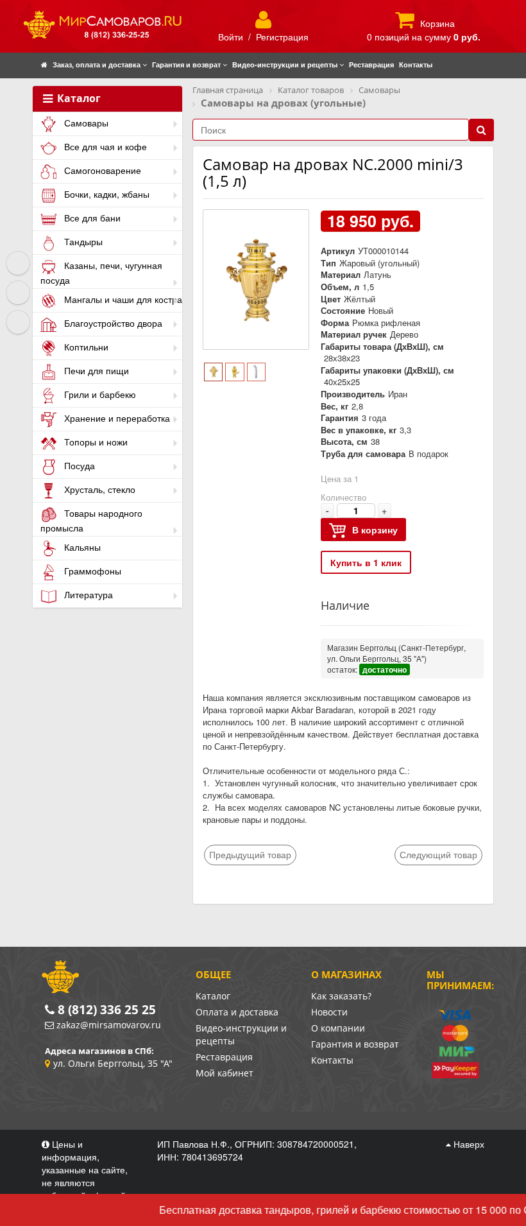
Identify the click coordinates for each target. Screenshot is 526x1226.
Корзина (437, 23)
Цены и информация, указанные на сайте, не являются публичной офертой (85, 1169)
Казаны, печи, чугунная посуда (101, 272)
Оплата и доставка (237, 1012)
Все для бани (91, 217)
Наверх (467, 1143)
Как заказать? (341, 996)
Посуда (78, 465)
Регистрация (282, 36)
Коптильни (85, 346)
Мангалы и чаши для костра (122, 299)
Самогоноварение (101, 170)
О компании (338, 1028)
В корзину (375, 529)
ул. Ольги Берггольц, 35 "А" (113, 1063)
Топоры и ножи (95, 441)
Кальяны (81, 546)
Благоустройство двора (112, 322)
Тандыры (82, 241)
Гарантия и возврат (355, 1044)
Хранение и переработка (116, 417)
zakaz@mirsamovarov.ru (108, 1025)
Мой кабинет (224, 1073)
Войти (230, 36)
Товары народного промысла (91, 520)
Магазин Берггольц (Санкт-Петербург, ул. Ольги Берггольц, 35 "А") (396, 653)
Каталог (78, 99)
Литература (87, 594)
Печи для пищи (95, 370)
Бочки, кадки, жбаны (105, 193)
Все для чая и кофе (104, 146)
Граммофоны (91, 570)
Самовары (85, 122)
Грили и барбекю (99, 394)
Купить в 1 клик (366, 562)
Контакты (332, 1060)
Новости (329, 1012)
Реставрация (224, 1057)
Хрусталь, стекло (98, 489)
